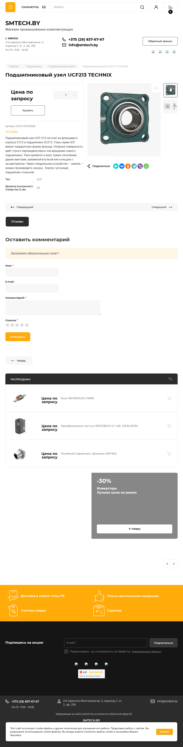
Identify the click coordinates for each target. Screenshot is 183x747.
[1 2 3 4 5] (91, 325)
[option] (124, 119)
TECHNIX (11, 132)
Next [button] (174, 563)
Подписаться (163, 643)
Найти (142, 7)
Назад (21, 360)
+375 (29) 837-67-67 (86, 39)
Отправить (18, 337)
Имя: (9, 265)
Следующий (159, 207)
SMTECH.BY (22, 23)
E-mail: (9, 281)
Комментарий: (15, 297)
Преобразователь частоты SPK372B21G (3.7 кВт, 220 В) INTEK (99, 426)
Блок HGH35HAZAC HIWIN (77, 398)
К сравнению (156, 87)
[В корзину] (169, 398)
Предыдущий (25, 207)
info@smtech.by (83, 45)
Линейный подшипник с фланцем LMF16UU (89, 453)
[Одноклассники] (128, 166)
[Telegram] (134, 166)
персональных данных (146, 651)
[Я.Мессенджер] (115, 166)
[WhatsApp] (146, 166)
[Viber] (140, 166)
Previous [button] (166, 563)
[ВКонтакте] (122, 166)
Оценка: (11, 320)
